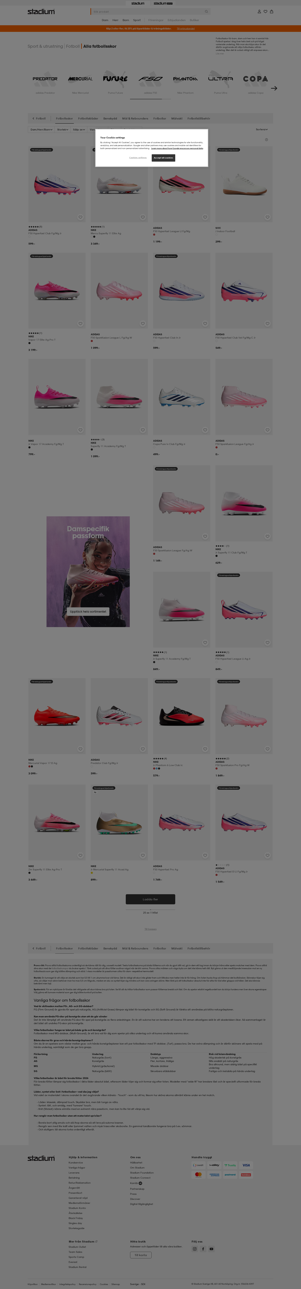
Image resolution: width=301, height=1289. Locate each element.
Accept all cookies (163, 158)
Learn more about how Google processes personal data (177, 148)
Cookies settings (138, 157)
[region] (151, 148)
